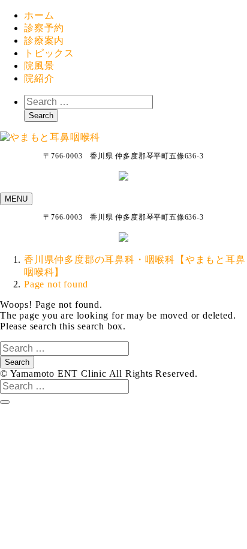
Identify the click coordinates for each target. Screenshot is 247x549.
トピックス (49, 53)
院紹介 (39, 78)
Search (41, 115)
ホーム (39, 15)
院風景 (39, 66)
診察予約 (44, 28)
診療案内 (44, 40)
